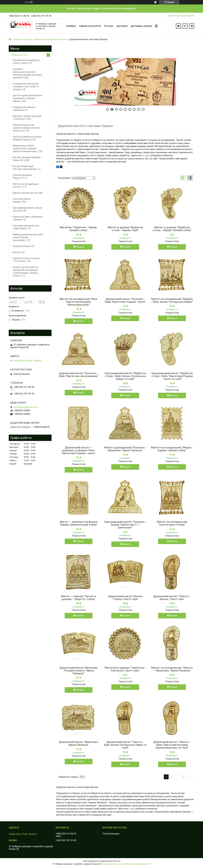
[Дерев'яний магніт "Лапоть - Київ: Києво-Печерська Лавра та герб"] (125, 718)
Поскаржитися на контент (113, 864)
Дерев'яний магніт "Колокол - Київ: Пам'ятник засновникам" (78, 374)
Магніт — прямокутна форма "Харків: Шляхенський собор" (78, 523)
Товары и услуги (18, 54)
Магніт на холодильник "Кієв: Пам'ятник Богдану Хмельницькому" (78, 301)
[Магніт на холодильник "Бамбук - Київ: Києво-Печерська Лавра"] (172, 275)
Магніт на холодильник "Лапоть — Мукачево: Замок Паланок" (172, 669)
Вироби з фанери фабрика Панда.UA (26, 158)
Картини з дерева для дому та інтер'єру (27, 117)
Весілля (17, 252)
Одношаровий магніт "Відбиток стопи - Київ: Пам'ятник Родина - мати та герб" (172, 376)
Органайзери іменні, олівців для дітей (27, 209)
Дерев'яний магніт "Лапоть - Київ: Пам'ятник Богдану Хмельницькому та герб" (172, 744)
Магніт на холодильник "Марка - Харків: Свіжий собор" (172, 449)
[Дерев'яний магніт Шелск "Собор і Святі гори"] (125, 572)
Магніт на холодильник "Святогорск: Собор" (172, 523)
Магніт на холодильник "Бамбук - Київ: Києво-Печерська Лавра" (172, 300)
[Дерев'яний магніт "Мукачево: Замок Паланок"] (78, 718)
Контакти (122, 26)
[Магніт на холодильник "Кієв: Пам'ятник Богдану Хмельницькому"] (78, 275)
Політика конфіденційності (138, 864)
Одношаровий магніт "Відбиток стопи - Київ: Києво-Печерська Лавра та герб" (125, 376)
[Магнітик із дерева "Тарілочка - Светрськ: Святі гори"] (125, 644)
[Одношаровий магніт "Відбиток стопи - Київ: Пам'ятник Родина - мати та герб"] (172, 349)
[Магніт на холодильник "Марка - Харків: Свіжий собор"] (172, 424)
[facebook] (57, 167)
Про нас (108, 26)
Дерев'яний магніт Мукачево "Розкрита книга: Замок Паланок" (78, 670)
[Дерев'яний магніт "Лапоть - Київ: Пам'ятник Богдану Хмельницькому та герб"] (172, 718)
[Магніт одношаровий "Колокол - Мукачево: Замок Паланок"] (125, 424)
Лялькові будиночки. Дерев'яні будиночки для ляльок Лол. (26, 128)
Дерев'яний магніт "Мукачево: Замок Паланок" (78, 743)
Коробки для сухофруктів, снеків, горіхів (26, 61)
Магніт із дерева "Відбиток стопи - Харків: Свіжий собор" (172, 229)
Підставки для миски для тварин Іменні (26, 227)
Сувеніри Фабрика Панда (22, 176)
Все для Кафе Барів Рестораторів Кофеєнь (25, 167)
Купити (80, 247)
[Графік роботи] (178, 26)
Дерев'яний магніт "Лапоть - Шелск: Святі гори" (172, 597)
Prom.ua (116, 861)
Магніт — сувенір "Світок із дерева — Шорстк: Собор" (78, 597)
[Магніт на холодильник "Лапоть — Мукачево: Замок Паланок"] (172, 644)
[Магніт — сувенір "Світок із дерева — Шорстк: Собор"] (78, 572)
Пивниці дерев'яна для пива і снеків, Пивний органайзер (28, 237)
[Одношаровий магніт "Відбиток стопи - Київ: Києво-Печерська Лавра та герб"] (125, 349)
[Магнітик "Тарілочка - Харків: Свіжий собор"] (78, 203)
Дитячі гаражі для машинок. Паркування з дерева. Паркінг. (28, 98)
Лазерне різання (21, 246)
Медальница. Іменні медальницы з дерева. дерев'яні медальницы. (25, 148)
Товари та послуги (90, 26)
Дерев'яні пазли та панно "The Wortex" (26, 259)
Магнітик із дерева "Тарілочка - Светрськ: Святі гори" (125, 669)
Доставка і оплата (141, 26)
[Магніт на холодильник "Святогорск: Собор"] (172, 498)
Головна (71, 26)
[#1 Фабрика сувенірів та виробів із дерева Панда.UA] (21, 26)
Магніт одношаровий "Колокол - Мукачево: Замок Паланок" (125, 449)
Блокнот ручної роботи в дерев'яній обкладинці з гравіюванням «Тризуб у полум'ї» (26, 271)
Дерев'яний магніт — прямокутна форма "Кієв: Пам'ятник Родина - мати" (78, 450)
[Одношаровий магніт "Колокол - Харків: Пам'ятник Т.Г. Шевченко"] (125, 498)
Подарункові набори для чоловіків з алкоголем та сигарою (26, 86)
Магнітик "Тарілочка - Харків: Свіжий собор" (78, 229)
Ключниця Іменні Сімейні (22, 200)
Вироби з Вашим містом (25, 193)
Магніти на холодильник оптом (51, 39)
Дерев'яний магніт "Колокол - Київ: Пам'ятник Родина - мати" (125, 300)
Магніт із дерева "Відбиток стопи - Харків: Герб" (125, 229)
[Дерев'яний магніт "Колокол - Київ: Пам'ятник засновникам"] (78, 349)
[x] (61, 167)
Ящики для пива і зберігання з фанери (28, 218)
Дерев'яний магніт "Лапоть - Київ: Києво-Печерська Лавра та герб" (125, 744)
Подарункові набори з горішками (24, 108)
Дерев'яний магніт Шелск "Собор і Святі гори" (125, 597)
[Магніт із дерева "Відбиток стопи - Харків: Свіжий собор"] (172, 203)
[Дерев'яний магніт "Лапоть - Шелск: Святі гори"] (172, 572)
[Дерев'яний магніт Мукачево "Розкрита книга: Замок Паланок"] (78, 644)
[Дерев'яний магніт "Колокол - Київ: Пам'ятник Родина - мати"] (125, 275)
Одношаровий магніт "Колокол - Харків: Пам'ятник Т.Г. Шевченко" (125, 524)
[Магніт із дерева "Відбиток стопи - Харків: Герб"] (125, 203)
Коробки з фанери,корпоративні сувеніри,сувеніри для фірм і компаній (27, 73)
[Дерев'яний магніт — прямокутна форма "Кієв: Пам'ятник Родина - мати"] (78, 424)
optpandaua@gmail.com (25, 407)
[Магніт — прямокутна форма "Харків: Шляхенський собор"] (78, 498)
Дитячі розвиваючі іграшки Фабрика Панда (27, 138)
